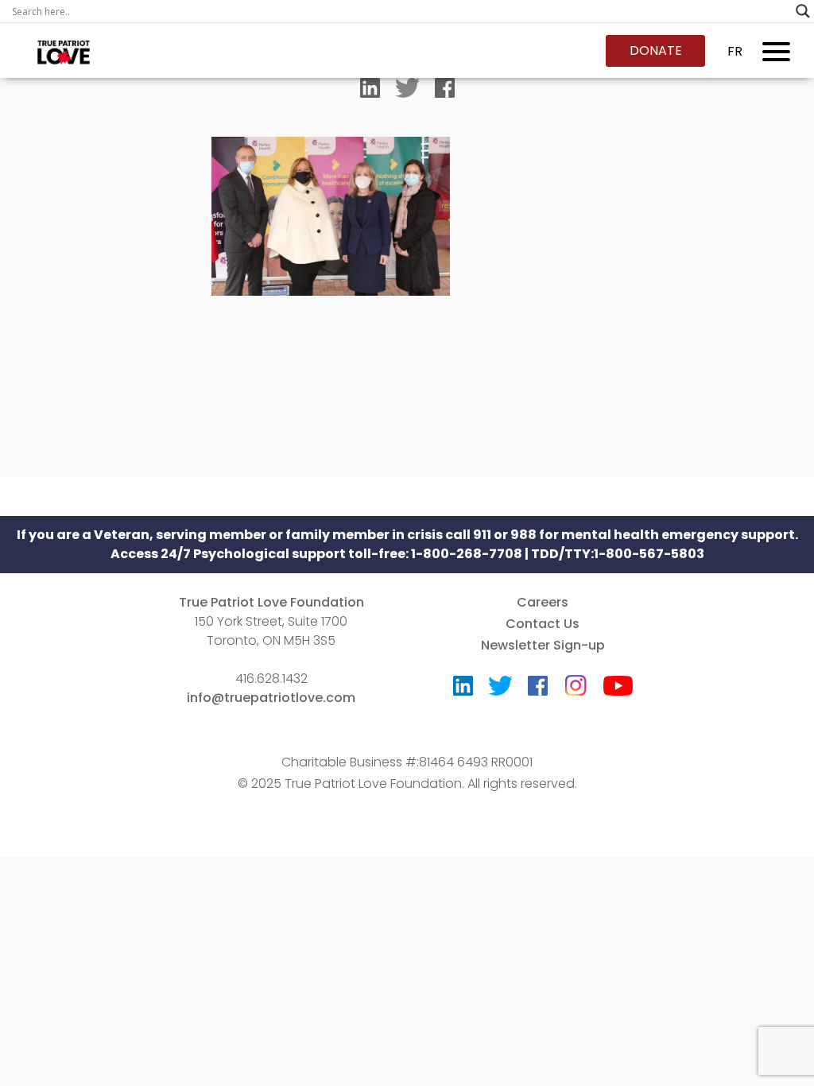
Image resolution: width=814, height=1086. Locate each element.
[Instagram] (575, 680)
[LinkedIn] (370, 91)
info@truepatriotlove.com (271, 697)
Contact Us (542, 624)
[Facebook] (445, 91)
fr (734, 51)
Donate (656, 50)
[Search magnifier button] (803, 11)
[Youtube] (618, 690)
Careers (542, 602)
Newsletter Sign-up (543, 645)
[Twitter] (407, 91)
